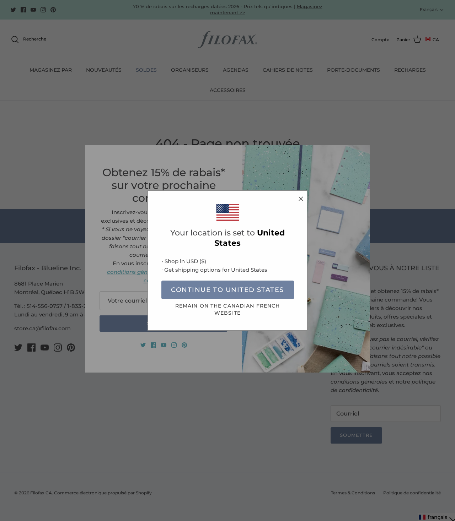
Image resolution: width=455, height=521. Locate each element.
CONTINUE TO (227, 290)
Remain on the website (227, 309)
